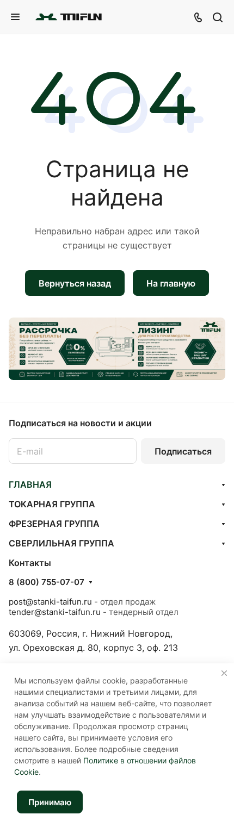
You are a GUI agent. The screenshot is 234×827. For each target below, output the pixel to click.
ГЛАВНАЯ (30, 484)
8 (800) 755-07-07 (46, 582)
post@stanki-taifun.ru (50, 601)
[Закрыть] (224, 673)
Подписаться (183, 451)
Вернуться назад (75, 283)
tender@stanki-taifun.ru (55, 612)
